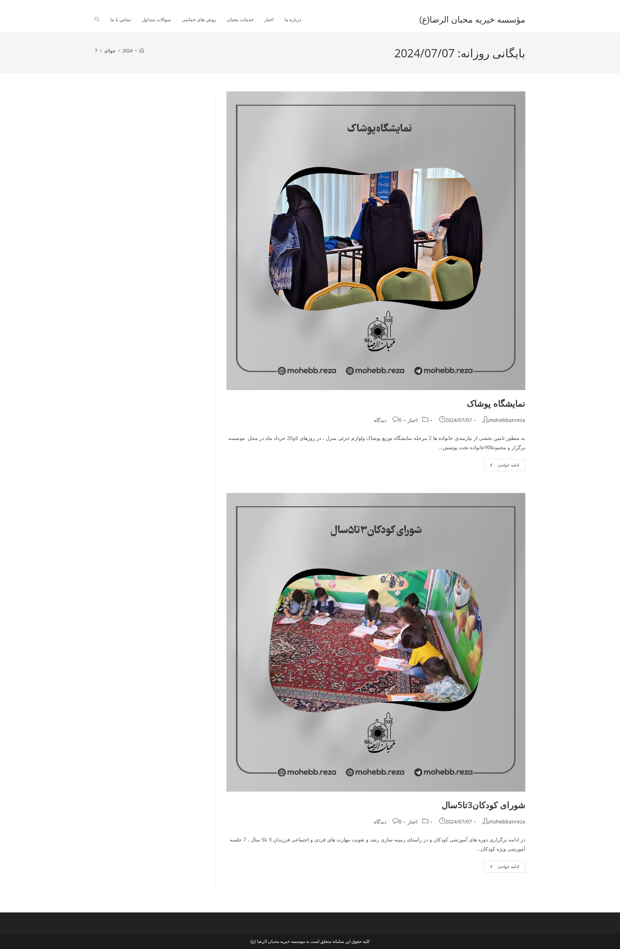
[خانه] (141, 50)
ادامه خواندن (501, 466)
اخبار (413, 420)
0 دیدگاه (387, 420)
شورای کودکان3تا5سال (481, 805)
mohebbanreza (507, 420)
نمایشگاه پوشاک (496, 403)
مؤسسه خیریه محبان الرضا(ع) (472, 19)
